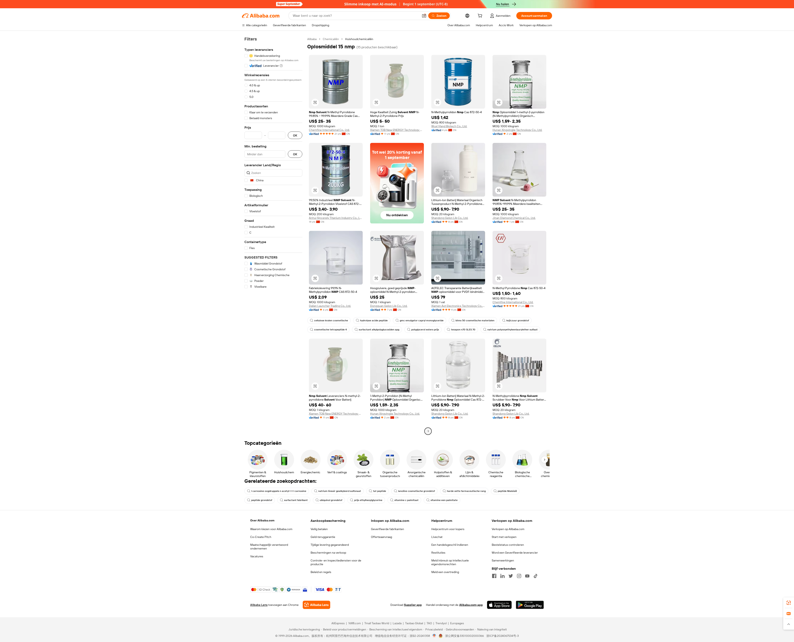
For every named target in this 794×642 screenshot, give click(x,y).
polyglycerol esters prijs (425, 329)
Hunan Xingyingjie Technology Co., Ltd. (517, 130)
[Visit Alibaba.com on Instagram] (519, 575)
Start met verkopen (504, 537)
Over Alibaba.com (262, 520)
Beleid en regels (321, 572)
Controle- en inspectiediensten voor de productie (336, 562)
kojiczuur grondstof (517, 320)
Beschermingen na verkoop (328, 552)
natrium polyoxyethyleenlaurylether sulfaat (512, 329)
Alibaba (312, 39)
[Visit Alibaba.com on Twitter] (510, 575)
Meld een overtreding (445, 572)
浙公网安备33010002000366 (464, 635)
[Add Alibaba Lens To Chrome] (316, 605)
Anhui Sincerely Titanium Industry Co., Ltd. (336, 218)
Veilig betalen (319, 529)
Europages (457, 623)
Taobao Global (414, 623)
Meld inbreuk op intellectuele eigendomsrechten (450, 562)
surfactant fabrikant (296, 500)
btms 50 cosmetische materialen (475, 320)
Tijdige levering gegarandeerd (330, 544)
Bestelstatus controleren (508, 544)
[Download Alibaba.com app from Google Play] (530, 605)
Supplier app (413, 604)
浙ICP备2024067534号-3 (502, 635)
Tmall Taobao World (376, 623)
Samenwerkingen (503, 560)
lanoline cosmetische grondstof (416, 491)
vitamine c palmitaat (406, 500)
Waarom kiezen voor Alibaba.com (271, 529)
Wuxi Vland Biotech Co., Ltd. (449, 126)
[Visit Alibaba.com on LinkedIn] (502, 575)
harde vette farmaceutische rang (466, 491)
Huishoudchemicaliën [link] (359, 39)
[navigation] (273, 236)
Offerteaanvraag (381, 537)
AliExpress (338, 623)
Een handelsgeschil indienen (449, 544)
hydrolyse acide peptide (374, 320)
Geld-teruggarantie (323, 537)
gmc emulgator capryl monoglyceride (422, 320)
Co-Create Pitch (260, 537)
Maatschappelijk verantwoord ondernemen (269, 546)
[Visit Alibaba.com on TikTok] (535, 575)
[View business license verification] (434, 636)
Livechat (436, 537)
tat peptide (379, 491)
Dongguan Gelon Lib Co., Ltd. (388, 305)
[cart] (481, 16)
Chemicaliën (331, 39)
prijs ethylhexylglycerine (368, 500)
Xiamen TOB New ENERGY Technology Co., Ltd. (397, 130)
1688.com (354, 623)
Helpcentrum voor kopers (447, 529)
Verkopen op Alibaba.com (508, 529)
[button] (424, 15)
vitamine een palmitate (444, 500)
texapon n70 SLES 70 (463, 329)
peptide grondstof (261, 500)
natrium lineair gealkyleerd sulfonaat (339, 491)
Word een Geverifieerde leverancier (515, 552)
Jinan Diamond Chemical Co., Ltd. (514, 218)
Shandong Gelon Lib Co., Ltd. (449, 218)
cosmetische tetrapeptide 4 (330, 329)
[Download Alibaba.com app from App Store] (499, 605)
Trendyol (441, 623)
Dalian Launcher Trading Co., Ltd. (330, 305)
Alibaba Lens (259, 604)
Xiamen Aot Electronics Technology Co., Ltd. (458, 305)
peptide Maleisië (507, 491)
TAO (429, 623)
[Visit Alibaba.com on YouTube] (527, 575)
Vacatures (256, 556)
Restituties (438, 552)
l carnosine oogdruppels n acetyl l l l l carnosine (278, 491)
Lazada (397, 623)
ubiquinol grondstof (331, 500)
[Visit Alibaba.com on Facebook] (494, 575)
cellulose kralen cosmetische (331, 320)
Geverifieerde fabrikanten (387, 529)
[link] (788, 602)
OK (295, 135)
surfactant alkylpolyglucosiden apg (379, 329)
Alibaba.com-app (471, 604)
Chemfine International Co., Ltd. (329, 130)
